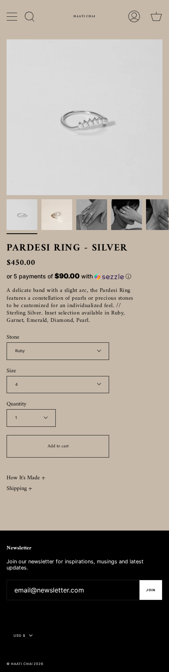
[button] (70, 276)
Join (150, 590)
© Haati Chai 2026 (25, 664)
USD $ (19, 635)
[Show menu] (13, 16)
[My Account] (134, 16)
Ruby (20, 351)
